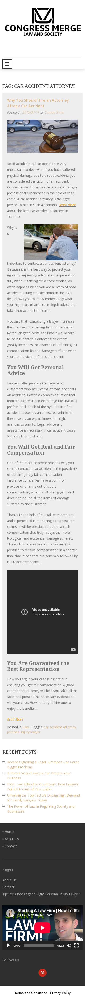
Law (25, 727)
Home (9, 831)
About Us (12, 839)
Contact (11, 846)
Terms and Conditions (30, 993)
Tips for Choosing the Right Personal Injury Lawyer (41, 894)
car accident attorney (60, 727)
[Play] (8, 945)
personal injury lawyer (23, 732)
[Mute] (69, 945)
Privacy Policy (60, 993)
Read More (15, 719)
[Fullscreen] (76, 945)
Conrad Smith (54, 112)
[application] (42, 927)
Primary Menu (7, 64)
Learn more (67, 205)
